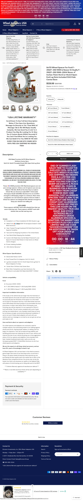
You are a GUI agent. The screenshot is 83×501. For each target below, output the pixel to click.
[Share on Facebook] (56, 271)
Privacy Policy (45, 452)
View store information (55, 252)
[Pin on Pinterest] (60, 271)
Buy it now (63, 159)
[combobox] (50, 24)
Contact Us (33, 33)
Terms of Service (46, 459)
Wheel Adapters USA (11, 479)
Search (43, 449)
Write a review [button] (52, 423)
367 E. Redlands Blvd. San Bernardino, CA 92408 (18, 456)
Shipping (48, 86)
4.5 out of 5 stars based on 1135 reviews (45, 491)
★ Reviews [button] (81, 252)
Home (4, 30)
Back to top (41, 437)
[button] (79, 24)
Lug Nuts (25, 33)
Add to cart (70, 153)
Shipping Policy (45, 456)
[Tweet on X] (53, 271)
